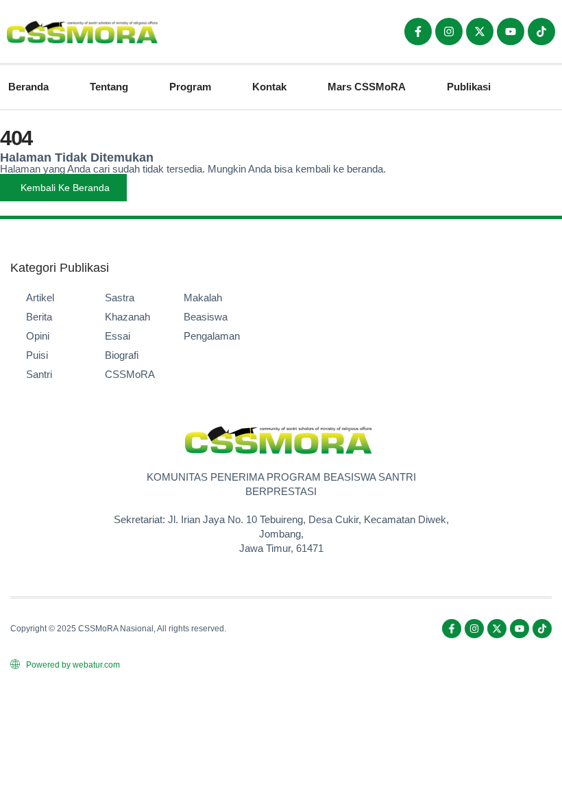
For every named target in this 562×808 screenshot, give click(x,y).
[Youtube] (510, 31)
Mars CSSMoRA (367, 86)
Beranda (28, 86)
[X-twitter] (479, 31)
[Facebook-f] (418, 31)
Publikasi (469, 86)
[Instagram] (449, 31)
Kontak (269, 86)
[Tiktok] (541, 31)
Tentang (109, 86)
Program (190, 86)
